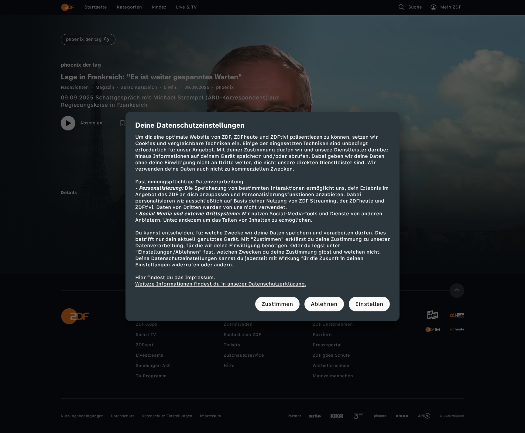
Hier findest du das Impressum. (175, 277)
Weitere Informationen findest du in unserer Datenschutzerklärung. (220, 284)
